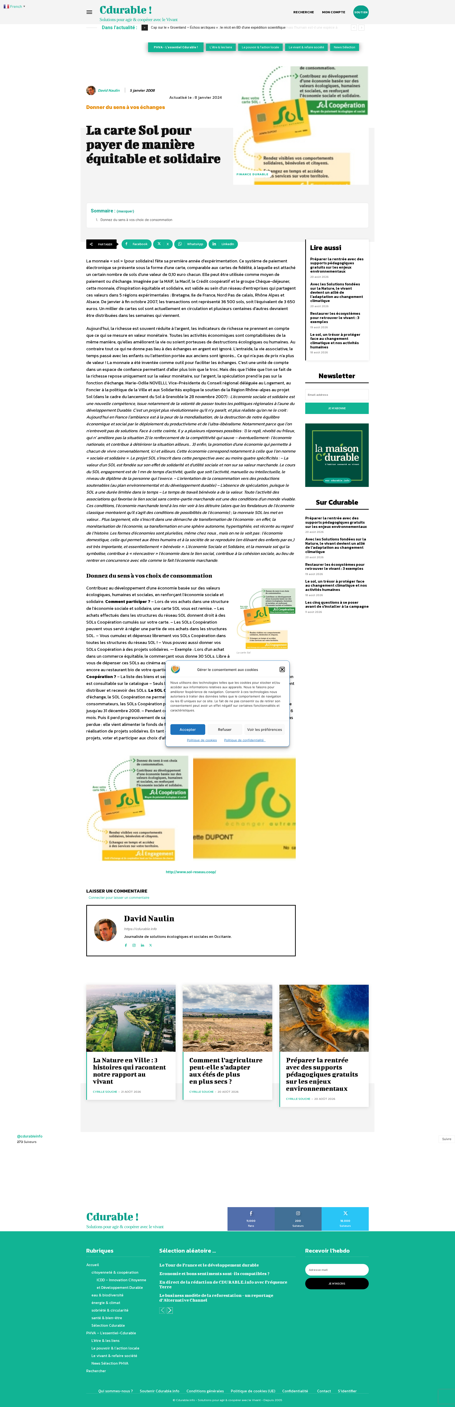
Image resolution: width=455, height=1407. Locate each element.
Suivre (446, 1139)
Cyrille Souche (105, 1091)
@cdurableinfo (29, 1136)
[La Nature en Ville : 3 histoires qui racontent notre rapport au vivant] (131, 1018)
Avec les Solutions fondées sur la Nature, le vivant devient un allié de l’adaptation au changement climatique (336, 292)
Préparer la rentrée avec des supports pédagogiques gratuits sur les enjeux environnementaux (337, 265)
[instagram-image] (28, 1178)
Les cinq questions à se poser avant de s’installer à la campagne (337, 604)
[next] (361, 28)
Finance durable (252, 174)
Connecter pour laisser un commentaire (119, 897)
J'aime (251, 1209)
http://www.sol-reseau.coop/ (191, 872)
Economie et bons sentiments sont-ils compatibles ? (214, 1273)
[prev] (354, 28)
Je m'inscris (337, 1283)
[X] (150, 944)
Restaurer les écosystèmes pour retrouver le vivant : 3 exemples (335, 317)
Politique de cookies (202, 740)
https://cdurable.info (140, 928)
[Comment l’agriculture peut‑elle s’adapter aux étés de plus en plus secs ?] (227, 1018)
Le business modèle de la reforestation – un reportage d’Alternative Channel (216, 1298)
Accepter (188, 729)
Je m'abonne (337, 408)
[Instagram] (134, 944)
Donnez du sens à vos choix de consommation (136, 220)
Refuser (225, 729)
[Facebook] (125, 944)
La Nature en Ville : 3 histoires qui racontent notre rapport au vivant (129, 1070)
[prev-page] (162, 1310)
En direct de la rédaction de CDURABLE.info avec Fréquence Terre (223, 1284)
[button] (282, 669)
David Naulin (108, 90)
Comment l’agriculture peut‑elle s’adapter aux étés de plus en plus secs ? (226, 1070)
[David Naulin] (91, 90)
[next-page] (170, 1310)
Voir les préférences (264, 729)
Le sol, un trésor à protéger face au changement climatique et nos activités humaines (335, 341)
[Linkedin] (142, 944)
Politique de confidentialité (245, 740)
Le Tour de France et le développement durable (209, 1265)
